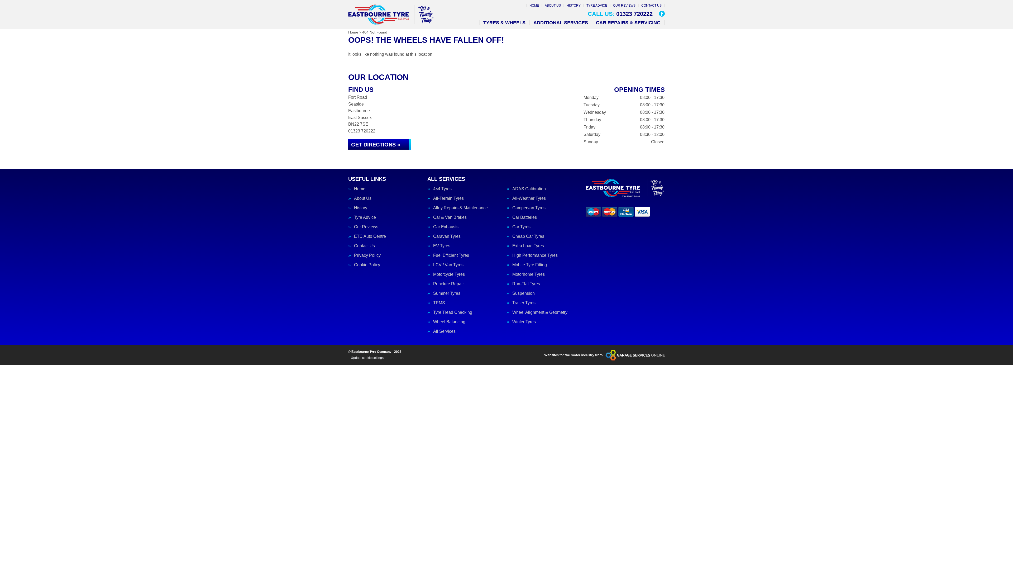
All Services (444, 331)
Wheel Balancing (449, 322)
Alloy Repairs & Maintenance (460, 208)
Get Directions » (375, 145)
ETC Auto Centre (370, 236)
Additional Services (560, 22)
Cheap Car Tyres (528, 236)
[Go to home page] (391, 14)
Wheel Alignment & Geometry (539, 312)
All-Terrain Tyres (448, 198)
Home (534, 5)
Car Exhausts (445, 227)
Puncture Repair (448, 284)
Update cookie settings (367, 358)
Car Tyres (521, 227)
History (574, 5)
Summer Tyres (446, 293)
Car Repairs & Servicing (628, 22)
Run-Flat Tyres (526, 284)
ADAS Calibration (529, 189)
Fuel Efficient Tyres (451, 255)
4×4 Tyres (442, 189)
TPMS (439, 303)
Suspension (523, 293)
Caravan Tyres (447, 236)
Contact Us (651, 5)
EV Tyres (441, 246)
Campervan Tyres (529, 208)
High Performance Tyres (535, 255)
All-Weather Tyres (529, 198)
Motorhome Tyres (528, 274)
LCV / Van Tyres (448, 265)
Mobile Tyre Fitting (529, 265)
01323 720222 (620, 14)
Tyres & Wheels (504, 22)
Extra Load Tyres (528, 246)
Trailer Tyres (524, 303)
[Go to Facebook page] (662, 14)
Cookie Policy (367, 265)
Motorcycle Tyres (449, 274)
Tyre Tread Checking (452, 312)
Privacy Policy (367, 255)
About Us (553, 5)
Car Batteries (524, 217)
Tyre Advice (596, 5)
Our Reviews (624, 5)
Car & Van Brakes (450, 217)
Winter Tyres (524, 322)
